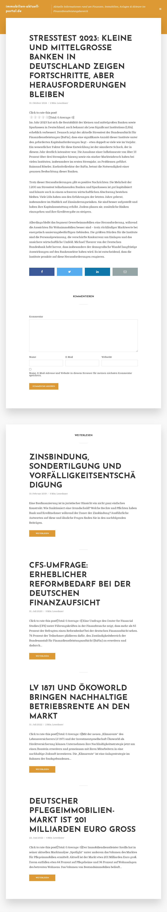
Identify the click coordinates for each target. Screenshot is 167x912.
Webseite (107, 357)
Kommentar (36, 316)
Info (102, 9)
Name (32, 357)
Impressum (130, 9)
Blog (92, 9)
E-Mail (69, 357)
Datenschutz (147, 9)
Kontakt (114, 9)
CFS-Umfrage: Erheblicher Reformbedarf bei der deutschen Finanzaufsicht (80, 584)
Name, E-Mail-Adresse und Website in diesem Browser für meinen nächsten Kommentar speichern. (80, 374)
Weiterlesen (42, 533)
